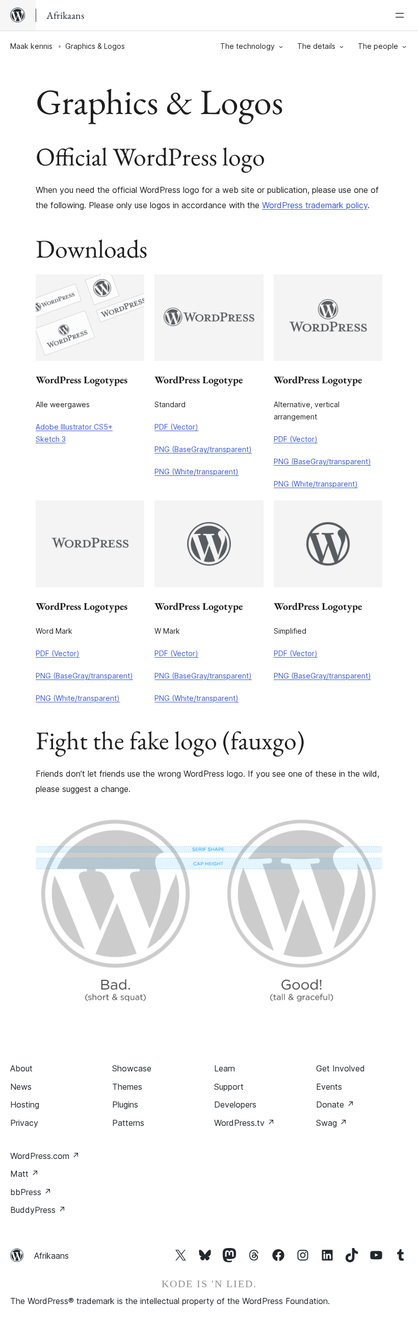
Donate (335, 1104)
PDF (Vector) (176, 426)
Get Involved (340, 1068)
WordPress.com (45, 1156)
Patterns (128, 1123)
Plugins (125, 1104)
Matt (24, 1174)
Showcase (131, 1068)
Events (329, 1087)
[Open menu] (401, 15)
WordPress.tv (244, 1123)
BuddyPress (38, 1210)
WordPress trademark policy (315, 205)
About (21, 1068)
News (21, 1087)
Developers (235, 1104)
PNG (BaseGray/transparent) (203, 449)
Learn (224, 1068)
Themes (127, 1087)
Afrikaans (51, 1256)
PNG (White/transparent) (196, 471)
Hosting (24, 1104)
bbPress (30, 1192)
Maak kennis (31, 46)
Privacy (24, 1123)
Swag (331, 1123)
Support (229, 1087)
